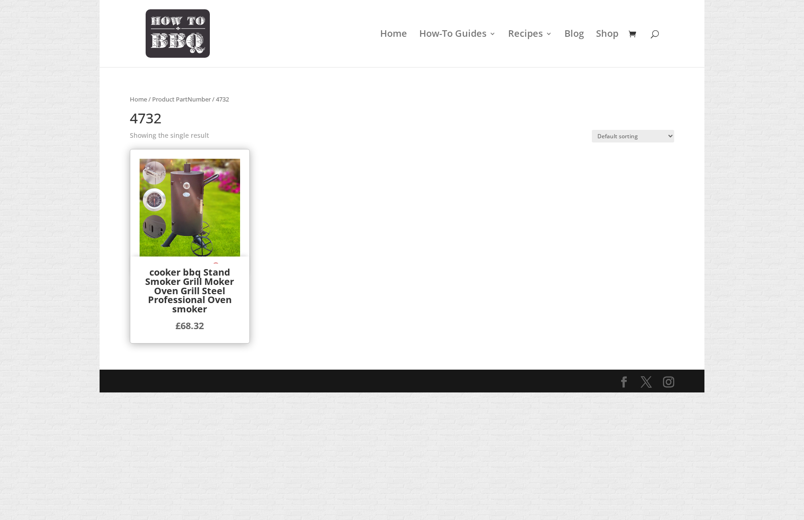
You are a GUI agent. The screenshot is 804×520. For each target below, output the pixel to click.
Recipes (525, 35)
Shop (607, 35)
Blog (574, 35)
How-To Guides (453, 35)
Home (393, 35)
